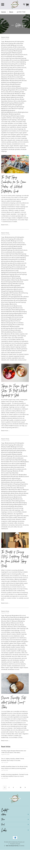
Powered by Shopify (15, 844)
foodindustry (5, 516)
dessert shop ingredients (8, 127)
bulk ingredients (6, 630)
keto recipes (16, 140)
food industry (12, 131)
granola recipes (6, 136)
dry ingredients (23, 341)
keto (2, 140)
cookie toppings (15, 632)
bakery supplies (20, 334)
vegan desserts (14, 146)
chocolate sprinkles (7, 123)
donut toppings (18, 129)
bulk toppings (12, 120)
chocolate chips (21, 121)
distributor (10, 514)
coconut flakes (17, 123)
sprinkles (14, 142)
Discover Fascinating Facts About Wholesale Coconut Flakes (13, 702)
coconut (3, 339)
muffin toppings (12, 521)
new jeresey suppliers (7, 653)
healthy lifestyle (5, 647)
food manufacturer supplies (20, 343)
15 (20, 787)
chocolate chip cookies (8, 121)
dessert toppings (22, 127)
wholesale (4, 147)
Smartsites (21, 845)
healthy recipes (15, 647)
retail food (11, 664)
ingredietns (15, 358)
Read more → (5, 225)
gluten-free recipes (22, 134)
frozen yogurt (18, 133)
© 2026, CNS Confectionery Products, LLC (14, 842)
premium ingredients (13, 662)
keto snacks (24, 140)
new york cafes (12, 527)
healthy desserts (16, 136)
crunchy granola (12, 125)
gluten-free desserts (10, 134)
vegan (7, 146)
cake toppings (21, 120)
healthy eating (11, 645)
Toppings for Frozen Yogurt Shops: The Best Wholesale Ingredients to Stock (14, 390)
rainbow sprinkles (6, 142)
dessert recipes (22, 125)
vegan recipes (23, 146)
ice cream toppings (21, 138)
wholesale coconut (13, 147)
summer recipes (6, 144)
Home (3, 12)
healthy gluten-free (21, 645)
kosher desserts (16, 519)
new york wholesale (13, 660)
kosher (24, 360)
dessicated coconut (7, 129)
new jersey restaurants (15, 525)
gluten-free (13, 345)
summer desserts (23, 142)
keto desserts (8, 140)
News (11, 12)
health (3, 347)
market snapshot (11, 651)
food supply (10, 133)
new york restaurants (14, 658)
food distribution (6, 343)
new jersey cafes (12, 523)
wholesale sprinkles (14, 149)
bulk (10, 510)
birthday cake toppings (14, 118)
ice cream (11, 138)
